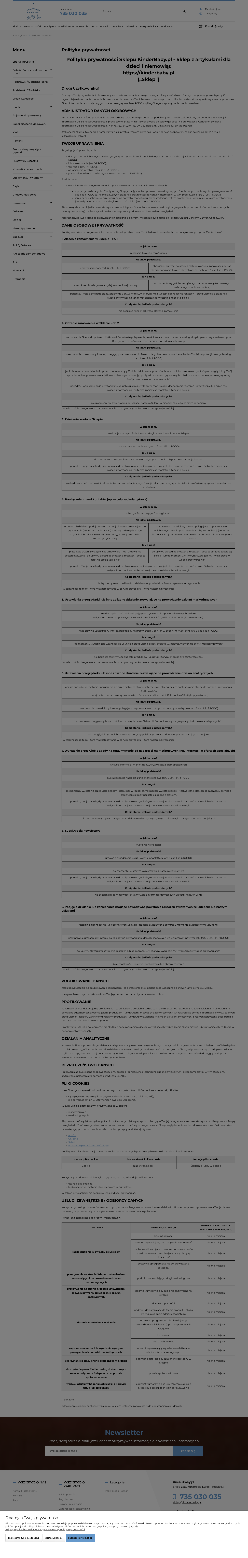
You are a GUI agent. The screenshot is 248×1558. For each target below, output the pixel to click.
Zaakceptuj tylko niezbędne (23, 1537)
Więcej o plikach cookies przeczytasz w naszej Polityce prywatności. (45, 1529)
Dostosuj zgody (53, 1537)
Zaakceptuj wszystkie (80, 1537)
